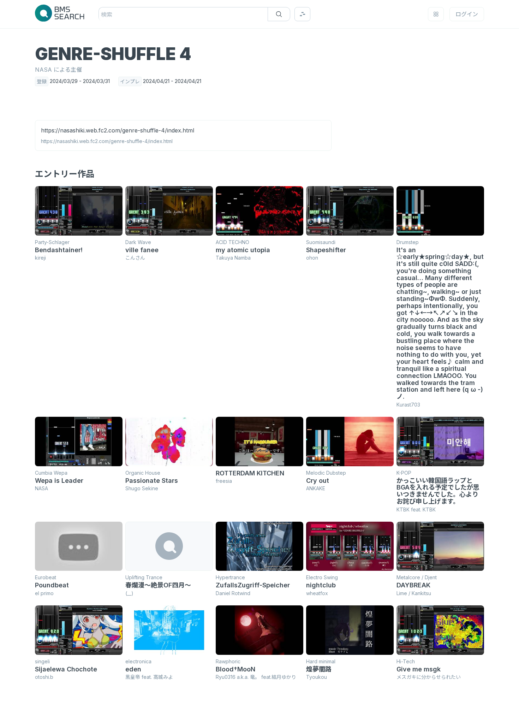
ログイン (466, 14)
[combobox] (102, 14)
